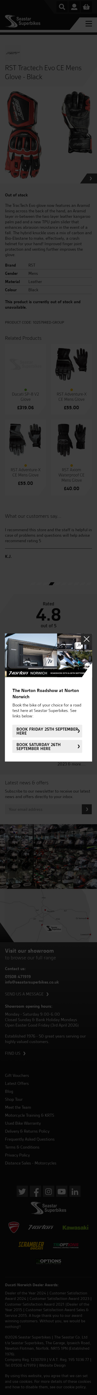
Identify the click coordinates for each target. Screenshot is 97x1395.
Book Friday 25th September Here (47, 731)
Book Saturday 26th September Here (38, 746)
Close (86, 639)
